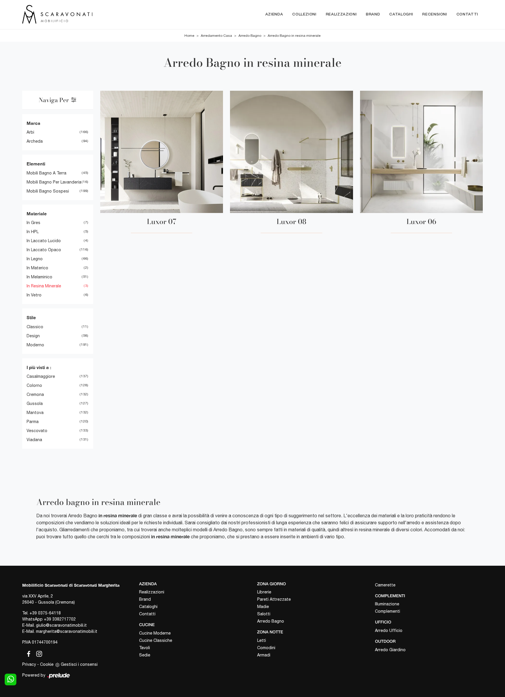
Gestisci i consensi (79, 664)
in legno (35, 258)
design (33, 335)
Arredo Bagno (249, 36)
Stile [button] (31, 317)
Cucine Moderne (155, 633)
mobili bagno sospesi (48, 191)
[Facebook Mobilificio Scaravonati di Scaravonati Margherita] (27, 653)
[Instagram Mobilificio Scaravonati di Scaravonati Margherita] (37, 653)
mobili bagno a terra (46, 173)
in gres (33, 222)
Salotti (263, 614)
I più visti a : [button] (39, 367)
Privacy (29, 664)
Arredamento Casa (216, 36)
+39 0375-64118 (45, 613)
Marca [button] (33, 123)
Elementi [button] (36, 163)
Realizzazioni (341, 14)
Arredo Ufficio (388, 630)
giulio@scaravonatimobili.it (61, 625)
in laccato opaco (44, 249)
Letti (261, 640)
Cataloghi (401, 14)
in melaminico (39, 277)
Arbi (30, 132)
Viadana (34, 439)
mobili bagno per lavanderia (54, 182)
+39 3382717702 (60, 619)
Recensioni (434, 14)
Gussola (35, 403)
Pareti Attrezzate (274, 599)
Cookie (46, 664)
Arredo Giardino (390, 649)
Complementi (387, 611)
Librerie (264, 592)
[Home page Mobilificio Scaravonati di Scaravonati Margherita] (81, 14)
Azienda (274, 14)
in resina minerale (44, 286)
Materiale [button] (37, 213)
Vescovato (37, 430)
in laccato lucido (44, 240)
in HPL (33, 231)
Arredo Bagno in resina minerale (294, 36)
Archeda (35, 141)
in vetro (34, 295)
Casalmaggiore (41, 376)
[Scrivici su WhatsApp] (10, 679)
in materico (37, 267)
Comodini (266, 647)
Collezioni (304, 14)
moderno (35, 345)
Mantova (35, 412)
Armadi (263, 655)
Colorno (34, 385)
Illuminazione (387, 604)
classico (35, 326)
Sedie (144, 655)
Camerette (385, 585)
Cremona (35, 394)
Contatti (467, 14)
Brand (373, 14)
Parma (33, 421)
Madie (263, 606)
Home (189, 36)
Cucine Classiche (155, 640)
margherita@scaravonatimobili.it (66, 631)
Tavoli (144, 647)
